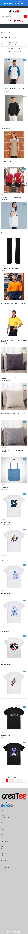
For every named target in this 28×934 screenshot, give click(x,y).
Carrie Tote (4, 232)
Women (2, 824)
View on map (4, 802)
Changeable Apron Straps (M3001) (9, 268)
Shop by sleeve (17, 42)
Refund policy (4, 862)
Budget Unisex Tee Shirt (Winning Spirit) (11, 197)
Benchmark (3, 158)
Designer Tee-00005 (6, 664)
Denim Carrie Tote (5, 487)
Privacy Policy (4, 858)
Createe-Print (3, 374)
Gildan (2, 85)
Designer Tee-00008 (6, 770)
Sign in (10, 21)
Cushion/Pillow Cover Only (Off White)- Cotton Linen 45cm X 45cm (13, 414)
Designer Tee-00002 (6, 558)
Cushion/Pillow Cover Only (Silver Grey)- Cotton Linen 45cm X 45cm (13, 451)
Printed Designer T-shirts (6, 817)
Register (9, 20)
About (2, 846)
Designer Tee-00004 (6, 629)
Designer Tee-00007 (6, 735)
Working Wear (4, 829)
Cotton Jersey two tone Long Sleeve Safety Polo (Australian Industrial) (14, 304)
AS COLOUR (3, 229)
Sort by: (9, 51)
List (9, 48)
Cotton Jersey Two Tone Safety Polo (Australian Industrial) (14, 341)
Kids (2, 827)
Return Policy (3, 853)
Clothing (2, 815)
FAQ (2, 836)
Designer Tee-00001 (6, 522)
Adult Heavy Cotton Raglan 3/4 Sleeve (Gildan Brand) (12, 89)
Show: (11, 54)
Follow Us (21, 26)
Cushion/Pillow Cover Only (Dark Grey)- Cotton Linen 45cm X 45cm (13, 378)
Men (2, 822)
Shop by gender (4, 42)
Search (2, 843)
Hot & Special (4, 831)
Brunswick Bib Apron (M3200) (8, 161)
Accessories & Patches (5, 820)
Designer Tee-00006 (6, 699)
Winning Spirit (3, 194)
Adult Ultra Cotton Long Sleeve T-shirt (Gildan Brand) (13, 126)
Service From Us (4, 834)
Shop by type (10, 42)
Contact (2, 848)
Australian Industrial (4, 300)
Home (2, 32)
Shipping (3, 851)
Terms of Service (4, 860)
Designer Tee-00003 (6, 593)
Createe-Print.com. (14, 929)
